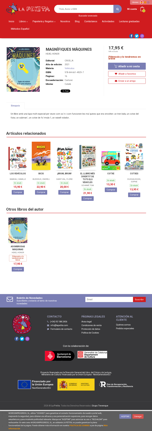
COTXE (110, 173)
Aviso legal (86, 321)
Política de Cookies (90, 333)
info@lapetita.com (59, 325)
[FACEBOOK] (131, 36)
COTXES (134, 173)
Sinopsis (15, 105)
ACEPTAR (125, 416)
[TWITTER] (136, 36)
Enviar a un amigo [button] (127, 81)
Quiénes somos (123, 325)
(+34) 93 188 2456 (58, 321)
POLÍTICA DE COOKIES (79, 425)
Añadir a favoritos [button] (127, 73)
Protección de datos (90, 329)
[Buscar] (117, 9)
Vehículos (69, 68)
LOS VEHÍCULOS (18, 173)
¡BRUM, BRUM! (64, 173)
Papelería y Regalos (43, 21)
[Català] (145, 2)
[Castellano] (141, 2)
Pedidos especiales (125, 328)
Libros (22, 21)
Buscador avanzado (88, 16)
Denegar (138, 416)
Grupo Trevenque (100, 405)
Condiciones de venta (91, 325)
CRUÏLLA (69, 60)
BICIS (41, 173)
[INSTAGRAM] (142, 36)
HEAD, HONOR (52, 53)
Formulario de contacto (61, 329)
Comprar (18, 192)
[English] (148, 2)
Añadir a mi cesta (129, 66)
